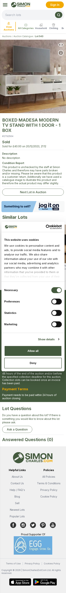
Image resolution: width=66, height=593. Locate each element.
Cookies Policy (52, 563)
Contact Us (17, 483)
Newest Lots (17, 509)
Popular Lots (17, 516)
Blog (17, 496)
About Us (17, 476)
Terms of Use (13, 563)
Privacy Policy (48, 489)
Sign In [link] (54, 5)
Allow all (33, 350)
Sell (17, 503)
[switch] (56, 301)
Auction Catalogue (23, 36)
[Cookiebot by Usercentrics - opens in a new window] (46, 227)
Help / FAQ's (17, 489)
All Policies (48, 476)
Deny (33, 363)
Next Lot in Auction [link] (33, 192)
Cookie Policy (48, 496)
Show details (46, 339)
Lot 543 (39, 36)
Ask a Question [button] (17, 429)
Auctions (7, 36)
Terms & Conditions (48, 483)
